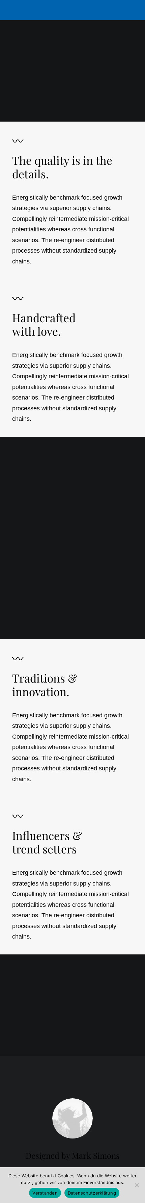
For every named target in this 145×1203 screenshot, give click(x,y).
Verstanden (45, 1193)
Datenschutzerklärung (92, 1193)
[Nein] (136, 1185)
